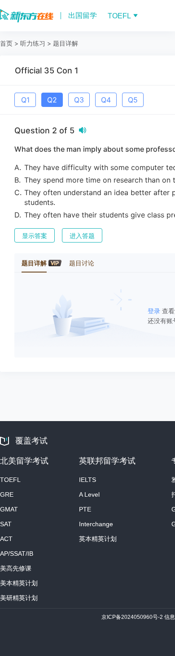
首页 (6, 43)
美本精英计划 (19, 583)
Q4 (106, 99)
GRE (6, 494)
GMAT (9, 509)
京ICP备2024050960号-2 (132, 617)
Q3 (79, 99)
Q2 (52, 99)
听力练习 (32, 43)
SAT (6, 524)
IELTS (87, 479)
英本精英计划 (98, 538)
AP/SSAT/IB (16, 553)
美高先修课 (15, 568)
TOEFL (10, 479)
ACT (6, 538)
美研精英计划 (19, 597)
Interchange (96, 524)
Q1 (25, 99)
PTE (85, 509)
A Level (89, 494)
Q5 (133, 99)
